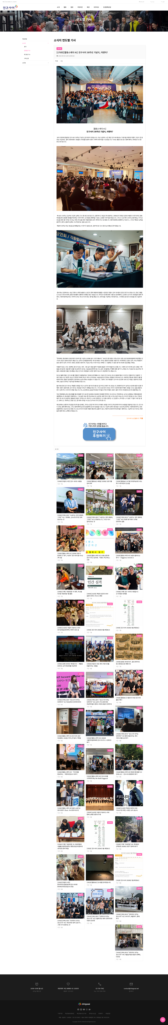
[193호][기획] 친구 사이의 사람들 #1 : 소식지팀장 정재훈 (127, 593)
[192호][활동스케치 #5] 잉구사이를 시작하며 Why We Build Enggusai (97, 777)
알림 (72, 7)
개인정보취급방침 (69, 1013)
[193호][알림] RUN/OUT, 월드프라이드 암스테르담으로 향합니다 (128, 663)
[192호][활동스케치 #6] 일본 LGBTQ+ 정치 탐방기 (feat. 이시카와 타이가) (69, 809)
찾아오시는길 (92, 1013)
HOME (75, 24)
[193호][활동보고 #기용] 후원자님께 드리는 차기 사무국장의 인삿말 (129, 482)
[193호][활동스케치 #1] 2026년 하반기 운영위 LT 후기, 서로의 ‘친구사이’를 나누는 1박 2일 (70, 555)
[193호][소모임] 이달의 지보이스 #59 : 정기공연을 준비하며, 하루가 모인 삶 (69, 629)
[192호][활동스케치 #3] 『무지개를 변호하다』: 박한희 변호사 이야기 (68, 773)
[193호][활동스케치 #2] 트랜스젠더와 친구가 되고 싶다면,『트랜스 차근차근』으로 (99, 557)
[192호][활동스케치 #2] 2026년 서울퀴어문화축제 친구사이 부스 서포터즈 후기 (99, 740)
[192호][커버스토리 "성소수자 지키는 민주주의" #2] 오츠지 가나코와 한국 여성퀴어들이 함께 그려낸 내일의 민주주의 (99, 702)
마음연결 (24, 39)
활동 (65, 7)
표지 (25, 46)
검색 (163, 2)
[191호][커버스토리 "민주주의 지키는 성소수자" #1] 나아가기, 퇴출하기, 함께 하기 (128, 916)
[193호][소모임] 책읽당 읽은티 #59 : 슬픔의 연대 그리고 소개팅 (98, 595)
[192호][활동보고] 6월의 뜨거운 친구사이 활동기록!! (128, 699)
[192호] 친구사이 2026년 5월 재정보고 (98, 848)
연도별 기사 (91, 24)
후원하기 (100, 1013)
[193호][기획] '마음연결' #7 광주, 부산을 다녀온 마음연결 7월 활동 (69, 593)
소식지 (85, 24)
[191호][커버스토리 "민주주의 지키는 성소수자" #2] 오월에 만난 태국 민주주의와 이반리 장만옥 (99, 918)
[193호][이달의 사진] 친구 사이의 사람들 (69, 481)
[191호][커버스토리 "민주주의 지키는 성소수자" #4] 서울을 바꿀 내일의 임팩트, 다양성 (128, 954)
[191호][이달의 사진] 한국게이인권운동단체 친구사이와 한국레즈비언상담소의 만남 (67, 884)
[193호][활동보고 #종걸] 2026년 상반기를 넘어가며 (99, 482)
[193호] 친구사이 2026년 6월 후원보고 (98, 630)
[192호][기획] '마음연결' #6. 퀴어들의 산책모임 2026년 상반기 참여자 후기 (127, 845)
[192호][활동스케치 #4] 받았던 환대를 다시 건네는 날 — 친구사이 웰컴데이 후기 (129, 773)
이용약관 (60, 1013)
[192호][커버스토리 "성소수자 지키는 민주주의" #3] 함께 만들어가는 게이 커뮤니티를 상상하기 (127, 736)
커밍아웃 (80, 7)
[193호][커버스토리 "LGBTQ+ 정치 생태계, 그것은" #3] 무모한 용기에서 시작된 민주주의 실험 (129, 519)
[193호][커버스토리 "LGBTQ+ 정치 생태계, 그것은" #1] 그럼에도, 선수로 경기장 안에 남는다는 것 (70, 517)
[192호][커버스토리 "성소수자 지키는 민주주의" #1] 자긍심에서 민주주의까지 (69, 701)
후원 (88, 7)
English (142, 1)
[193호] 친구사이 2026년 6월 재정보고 (127, 628)
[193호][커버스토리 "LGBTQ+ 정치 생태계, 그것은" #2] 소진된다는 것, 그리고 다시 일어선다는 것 (100, 519)
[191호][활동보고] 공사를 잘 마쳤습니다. (99, 882)
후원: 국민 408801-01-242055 (10, 1)
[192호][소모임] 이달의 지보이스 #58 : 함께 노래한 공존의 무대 (98, 813)
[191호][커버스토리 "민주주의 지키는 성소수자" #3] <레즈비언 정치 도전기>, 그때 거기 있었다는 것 (69, 922)
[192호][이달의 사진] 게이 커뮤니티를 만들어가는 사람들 (98, 665)
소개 (58, 7)
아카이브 (96, 7)
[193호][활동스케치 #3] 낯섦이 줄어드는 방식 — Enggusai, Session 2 (128, 556)
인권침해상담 (107, 7)
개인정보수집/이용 (81, 1013)
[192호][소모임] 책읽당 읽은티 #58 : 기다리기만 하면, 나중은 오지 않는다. (127, 809)
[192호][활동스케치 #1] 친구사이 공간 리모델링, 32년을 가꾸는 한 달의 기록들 (69, 737)
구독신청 (26, 58)
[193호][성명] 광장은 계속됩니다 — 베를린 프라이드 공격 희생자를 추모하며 (70, 665)
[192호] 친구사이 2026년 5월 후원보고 (127, 880)
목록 (57, 449)
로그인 (152, 2)
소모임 (35, 63)
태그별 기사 (27, 54)
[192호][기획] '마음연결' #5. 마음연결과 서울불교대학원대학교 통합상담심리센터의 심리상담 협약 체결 (70, 846)
